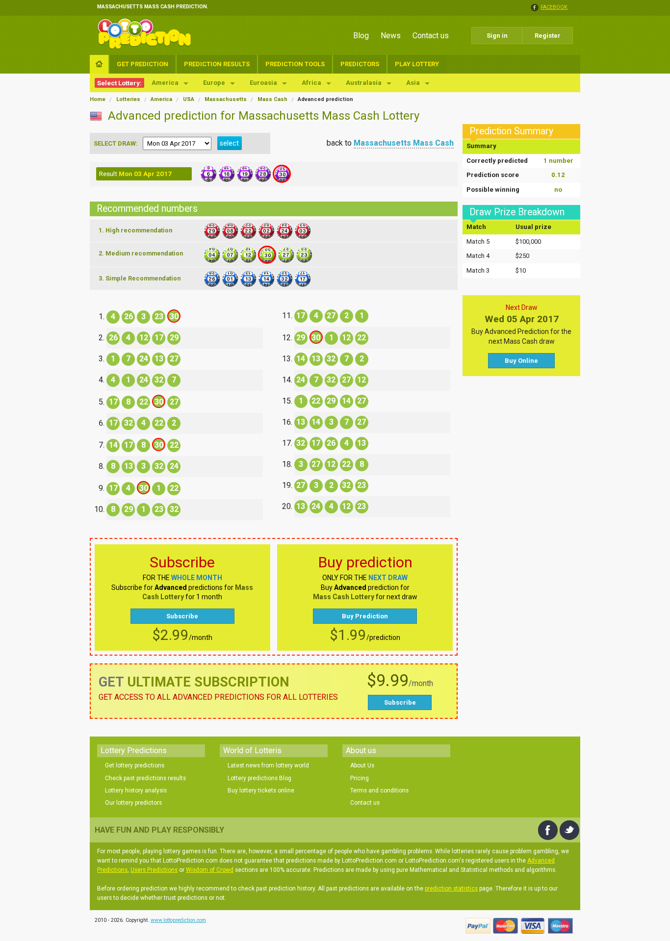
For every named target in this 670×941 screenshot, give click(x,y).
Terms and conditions (379, 790)
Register (548, 35)
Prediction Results (217, 64)
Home (97, 99)
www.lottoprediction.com (178, 920)
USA (188, 99)
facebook (554, 7)
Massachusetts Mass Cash (404, 143)
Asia (413, 82)
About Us (362, 765)
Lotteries (128, 99)
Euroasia (263, 82)
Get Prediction (142, 64)
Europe (214, 82)
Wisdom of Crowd (209, 869)
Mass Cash (272, 99)
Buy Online (521, 360)
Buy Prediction (365, 616)
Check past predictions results (145, 778)
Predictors (359, 64)
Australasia (364, 82)
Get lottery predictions (134, 765)
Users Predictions (154, 869)
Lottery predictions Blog (259, 778)
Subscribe (182, 616)
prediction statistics (451, 888)
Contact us (430, 35)
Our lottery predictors (133, 802)
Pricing (359, 778)
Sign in (497, 35)
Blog (361, 35)
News (391, 35)
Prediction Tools (295, 64)
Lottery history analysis (136, 790)
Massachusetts (226, 99)
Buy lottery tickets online (261, 790)
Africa (311, 82)
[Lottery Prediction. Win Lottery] (144, 34)
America (165, 82)
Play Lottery (417, 64)
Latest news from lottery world (268, 765)
